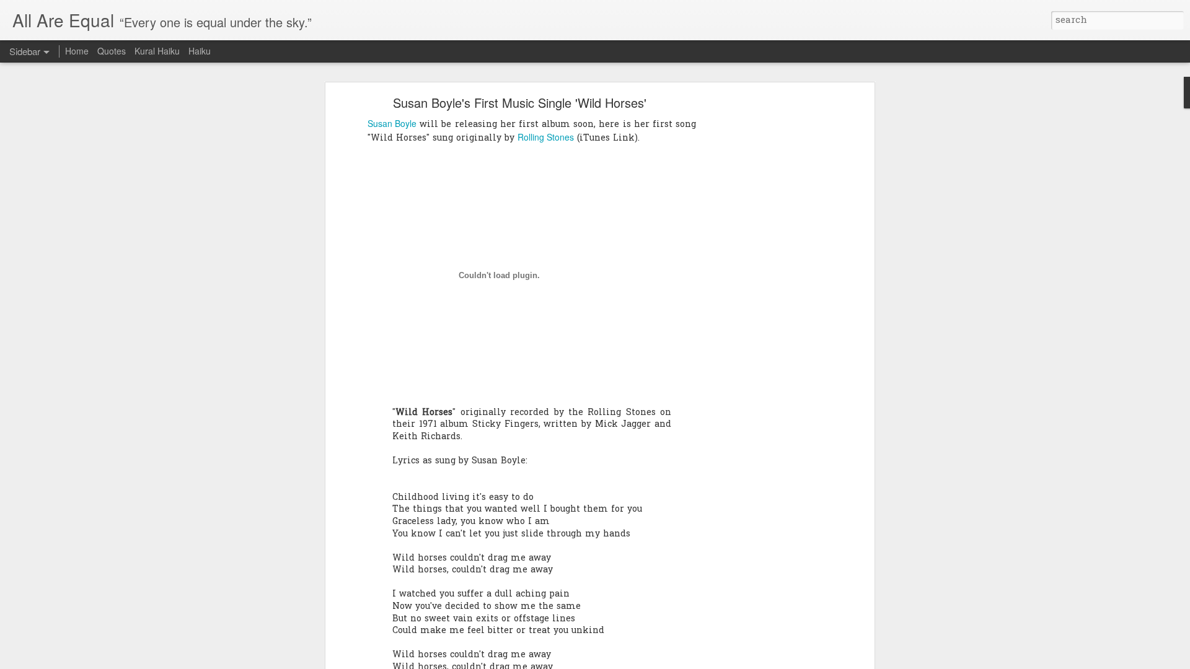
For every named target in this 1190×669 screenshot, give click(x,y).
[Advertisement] (764, 295)
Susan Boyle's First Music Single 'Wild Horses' (519, 103)
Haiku (199, 51)
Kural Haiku (157, 51)
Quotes (111, 51)
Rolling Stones (546, 137)
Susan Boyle (392, 123)
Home (77, 51)
